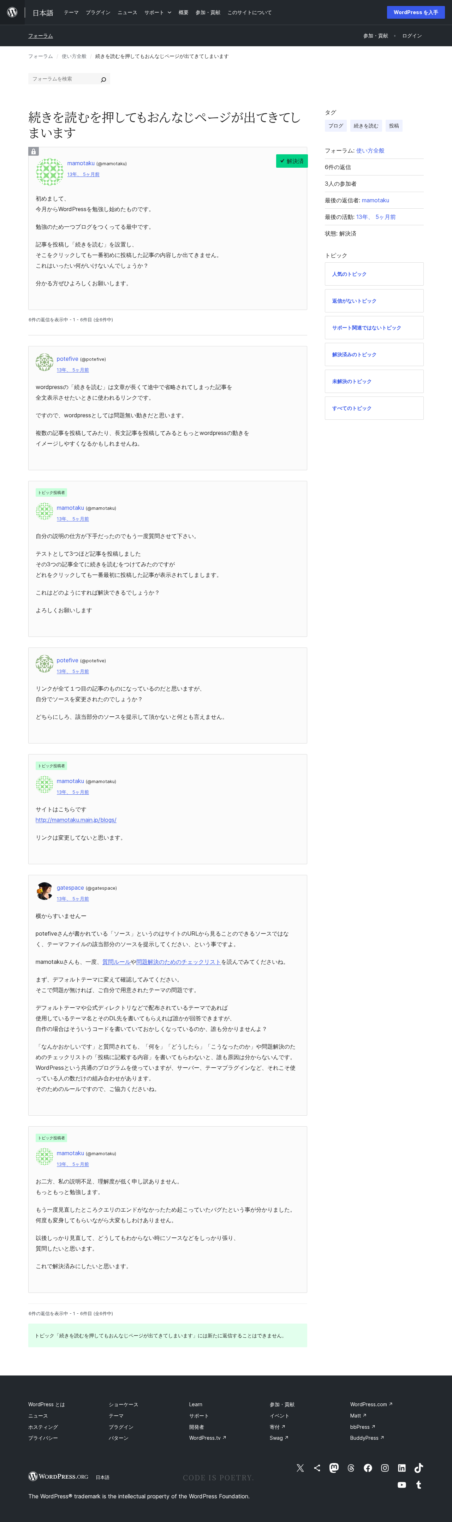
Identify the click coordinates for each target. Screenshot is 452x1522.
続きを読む (366, 126)
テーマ (116, 1416)
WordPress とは (46, 1404)
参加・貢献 (282, 1404)
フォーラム (40, 35)
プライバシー (43, 1438)
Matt (358, 1416)
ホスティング (43, 1427)
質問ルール (116, 961)
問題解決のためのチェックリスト (178, 961)
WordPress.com (371, 1404)
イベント (280, 1416)
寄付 (278, 1427)
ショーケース (123, 1404)
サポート (199, 1416)
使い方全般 (74, 56)
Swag (279, 1438)
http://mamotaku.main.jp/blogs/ (76, 819)
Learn (195, 1404)
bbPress (363, 1427)
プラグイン (121, 1427)
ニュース (38, 1416)
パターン (119, 1438)
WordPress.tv (208, 1438)
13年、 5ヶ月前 (83, 174)
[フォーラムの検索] (103, 78)
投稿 (394, 126)
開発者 (196, 1427)
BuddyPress (367, 1438)
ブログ (335, 126)
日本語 (102, 1477)
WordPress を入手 (416, 12)
